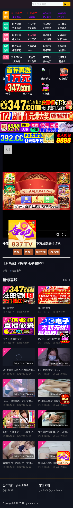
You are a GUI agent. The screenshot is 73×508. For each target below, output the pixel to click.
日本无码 (32, 24)
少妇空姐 (54, 252)
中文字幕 (62, 24)
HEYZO (31, 50)
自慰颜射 (62, 50)
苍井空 (62, 61)
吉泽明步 (62, 57)
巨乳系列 (32, 28)
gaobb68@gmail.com (50, 490)
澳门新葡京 (8, 307)
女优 (6, 57)
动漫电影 (62, 46)
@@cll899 (8, 490)
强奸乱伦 (47, 35)
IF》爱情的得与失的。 (50, 370)
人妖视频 (62, 35)
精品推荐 (16, 270)
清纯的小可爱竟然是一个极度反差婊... (23, 462)
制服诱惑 (16, 35)
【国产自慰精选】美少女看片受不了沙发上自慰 (27, 400)
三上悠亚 (32, 61)
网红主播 (16, 46)
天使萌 (32, 57)
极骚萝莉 (16, 50)
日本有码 (47, 24)
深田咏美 (47, 57)
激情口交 (47, 46)
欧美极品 (62, 28)
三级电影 (16, 28)
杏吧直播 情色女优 (12, 338)
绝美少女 (16, 39)
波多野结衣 (16, 57)
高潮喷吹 (47, 50)
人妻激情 (47, 28)
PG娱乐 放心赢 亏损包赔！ (52, 338)
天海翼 (16, 61)
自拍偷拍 (32, 35)
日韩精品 (32, 46)
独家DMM (62, 39)
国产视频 (16, 24)
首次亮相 (32, 39)
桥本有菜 (47, 61)
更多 (64, 280)
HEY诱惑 (47, 39)
